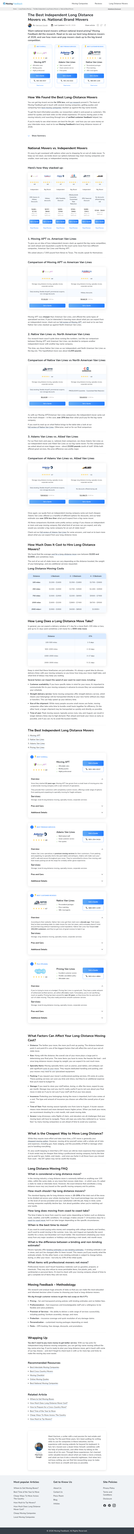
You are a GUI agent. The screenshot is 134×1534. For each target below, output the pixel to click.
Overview (35, 779)
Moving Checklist (37, 1375)
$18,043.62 (44, 495)
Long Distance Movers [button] (118, 3)
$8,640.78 (84, 299)
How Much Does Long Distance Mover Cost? (49, 1403)
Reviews (98, 3)
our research (75, 102)
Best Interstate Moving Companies (44, 1367)
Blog (55, 1499)
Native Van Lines (37, 739)
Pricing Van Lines (37, 747)
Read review (40, 85)
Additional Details (39, 812)
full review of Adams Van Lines (53, 532)
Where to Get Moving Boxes (42, 1399)
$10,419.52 (83, 397)
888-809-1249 (95, 81)
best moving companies (51, 107)
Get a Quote (40, 76)
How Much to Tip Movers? (41, 1419)
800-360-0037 (41, 81)
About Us (57, 1488)
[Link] (12, 3)
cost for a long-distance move (64, 554)
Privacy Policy (109, 1488)
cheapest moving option (38, 1141)
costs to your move (51, 1068)
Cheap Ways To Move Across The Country (48, 1415)
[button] (40, 53)
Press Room (58, 1496)
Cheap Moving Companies (25, 1513)
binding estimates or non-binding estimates (65, 1250)
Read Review (34, 228)
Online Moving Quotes (39, 1379)
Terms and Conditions (107, 1493)
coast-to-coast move (36, 1220)
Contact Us (58, 1492)
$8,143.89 (44, 397)
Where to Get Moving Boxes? (26, 1488)
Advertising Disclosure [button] (114, 9)
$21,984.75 (83, 495)
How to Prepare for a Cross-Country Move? (48, 1407)
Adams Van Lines (37, 743)
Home (15, 9)
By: (40, 25)
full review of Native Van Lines (41, 427)
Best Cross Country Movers (41, 1371)
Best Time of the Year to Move (43, 1411)
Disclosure (107, 1498)
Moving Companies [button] (80, 3)
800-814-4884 (94, 976)
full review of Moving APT (71, 322)
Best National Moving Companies (44, 1383)
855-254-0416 (68, 81)
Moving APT (35, 735)
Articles (56, 1503)
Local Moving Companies (24, 1517)
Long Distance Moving (25, 9)
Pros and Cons (37, 806)
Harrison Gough (39, 1455)
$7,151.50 (44, 299)
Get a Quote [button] (67, 76)
